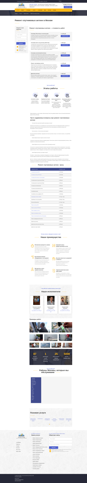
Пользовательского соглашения (64, 451)
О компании (40, 10)
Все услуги (18, 449)
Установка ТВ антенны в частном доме (37, 177)
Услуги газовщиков (36, 457)
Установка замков (36, 468)
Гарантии (49, 10)
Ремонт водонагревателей (38, 452)
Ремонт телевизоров (36, 441)
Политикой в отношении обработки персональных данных (64, 449)
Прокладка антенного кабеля (36, 196)
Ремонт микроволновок (37, 443)
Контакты (18, 447)
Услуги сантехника (36, 454)
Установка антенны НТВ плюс (36, 174)
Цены (45, 10)
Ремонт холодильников (37, 439)
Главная (17, 10)
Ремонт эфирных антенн (35, 210)
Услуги (34, 10)
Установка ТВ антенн (37, 466)
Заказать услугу (65, 55)
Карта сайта (18, 451)
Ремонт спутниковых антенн (36, 213)
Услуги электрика (36, 456)
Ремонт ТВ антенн (36, 445)
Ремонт (22, 10)
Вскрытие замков (36, 459)
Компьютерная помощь (37, 465)
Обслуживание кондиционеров (38, 463)
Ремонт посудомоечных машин (38, 450)
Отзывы (54, 10)
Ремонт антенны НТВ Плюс (36, 207)
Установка (28, 10)
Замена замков (35, 461)
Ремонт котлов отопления (38, 448)
